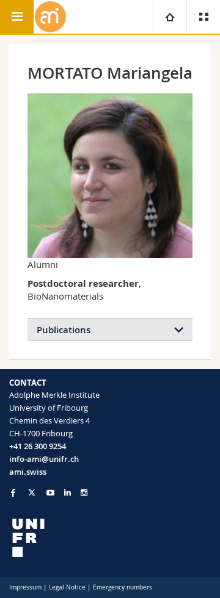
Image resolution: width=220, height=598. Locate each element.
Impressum (25, 587)
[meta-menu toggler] (203, 17)
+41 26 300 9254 (37, 446)
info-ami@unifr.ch (44, 458)
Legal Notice (67, 587)
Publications (63, 329)
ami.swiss (27, 471)
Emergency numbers (122, 587)
